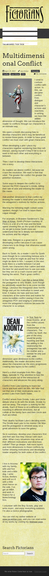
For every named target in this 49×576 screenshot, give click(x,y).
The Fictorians (19, 33)
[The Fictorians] (24, 22)
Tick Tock (34, 317)
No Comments (41, 74)
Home (20, 29)
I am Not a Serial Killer (33, 280)
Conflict (6, 74)
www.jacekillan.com (12, 519)
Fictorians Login (40, 571)
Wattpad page (36, 522)
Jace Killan (24, 71)
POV (23, 74)
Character (35, 71)
